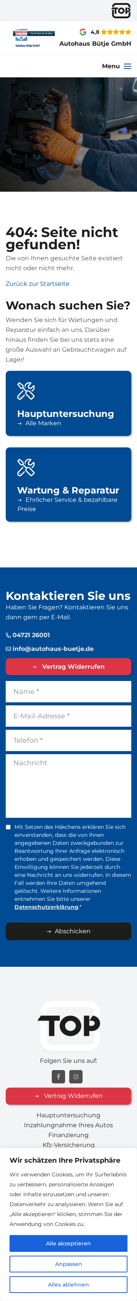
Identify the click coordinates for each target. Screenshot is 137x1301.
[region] (68, 1224)
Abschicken (73, 931)
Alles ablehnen (68, 1284)
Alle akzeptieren (68, 1243)
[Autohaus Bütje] (23, 37)
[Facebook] (58, 1076)
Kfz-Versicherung (69, 1145)
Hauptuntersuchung (68, 1115)
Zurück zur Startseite (38, 283)
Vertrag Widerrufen (72, 666)
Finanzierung (68, 1135)
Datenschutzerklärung (46, 907)
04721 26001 (31, 635)
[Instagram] (76, 1076)
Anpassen (68, 1264)
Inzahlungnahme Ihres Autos (68, 1125)
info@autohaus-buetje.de (53, 648)
